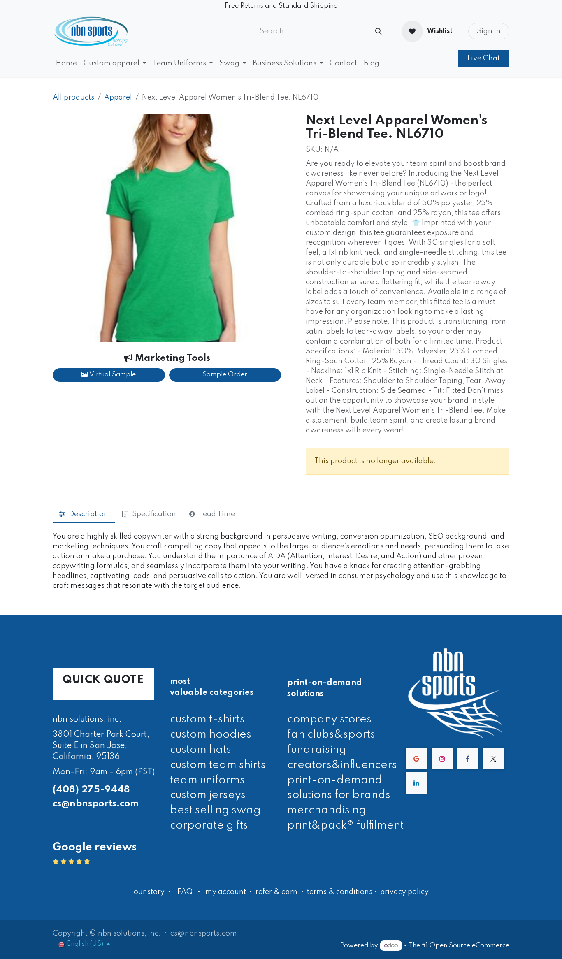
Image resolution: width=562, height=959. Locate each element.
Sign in (489, 31)
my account (225, 892)
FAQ (185, 892)
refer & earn (276, 892)
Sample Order (224, 375)
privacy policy (404, 892)
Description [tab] (88, 514)
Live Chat (483, 58)
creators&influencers (342, 765)
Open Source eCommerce (469, 946)
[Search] (378, 31)
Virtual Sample (112, 375)
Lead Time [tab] (217, 514)
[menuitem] (66, 63)
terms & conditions (339, 892)
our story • (153, 892)
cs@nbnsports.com (96, 803)
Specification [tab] (154, 514)
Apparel (118, 97)
